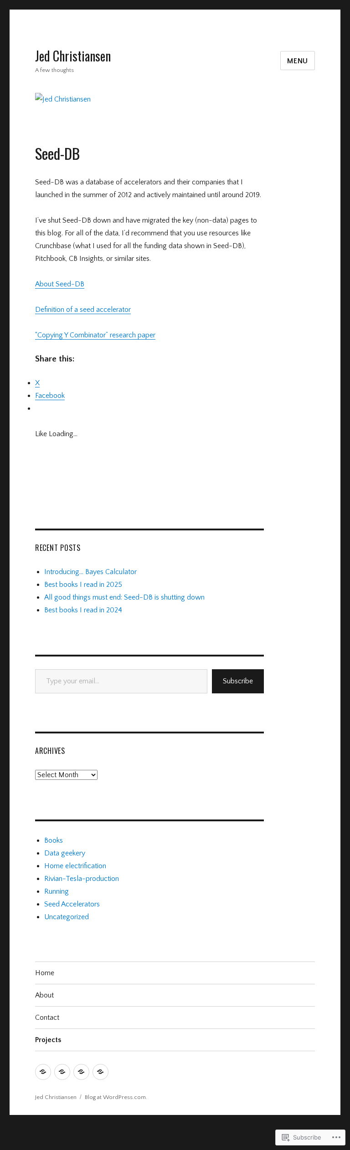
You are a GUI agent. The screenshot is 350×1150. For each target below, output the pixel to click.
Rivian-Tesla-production (81, 879)
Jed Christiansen (73, 55)
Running (56, 891)
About (44, 995)
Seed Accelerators (72, 904)
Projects (48, 1040)
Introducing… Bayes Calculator (90, 572)
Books (53, 840)
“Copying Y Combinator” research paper (95, 335)
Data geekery (64, 853)
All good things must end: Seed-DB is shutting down (124, 597)
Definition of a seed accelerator (83, 309)
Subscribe (238, 681)
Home (44, 973)
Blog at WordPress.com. (116, 1097)
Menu (297, 61)
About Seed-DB (59, 284)
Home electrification (75, 866)
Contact (47, 1017)
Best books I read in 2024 (83, 610)
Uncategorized (66, 917)
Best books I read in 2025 (83, 584)
